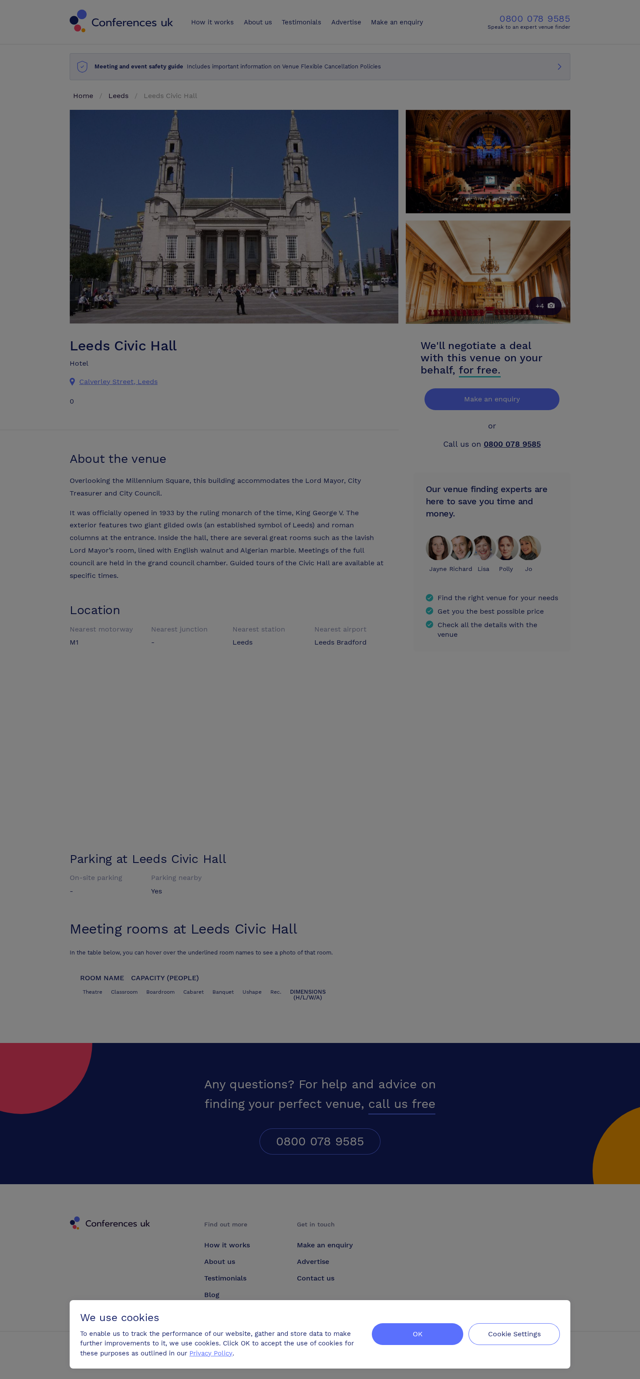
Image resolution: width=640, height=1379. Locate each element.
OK (418, 1334)
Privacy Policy (210, 1353)
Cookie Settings (514, 1334)
